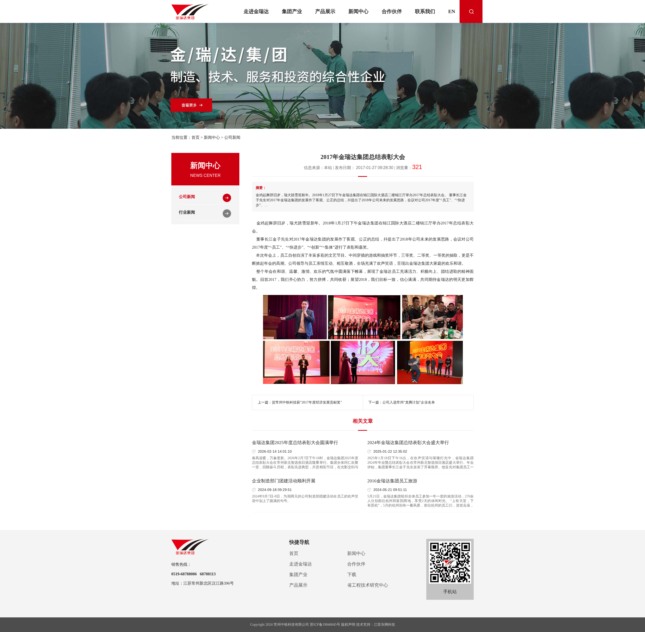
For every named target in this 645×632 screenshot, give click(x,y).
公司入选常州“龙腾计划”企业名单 (408, 402)
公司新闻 (232, 137)
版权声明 (348, 624)
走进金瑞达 (256, 11)
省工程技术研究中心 (367, 585)
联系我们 (425, 11)
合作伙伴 (392, 11)
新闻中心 (358, 11)
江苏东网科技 (384, 624)
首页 (195, 137)
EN (451, 11)
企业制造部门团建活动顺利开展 (283, 480)
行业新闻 (187, 212)
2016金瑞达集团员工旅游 (392, 480)
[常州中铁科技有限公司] (190, 11)
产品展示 (325, 11)
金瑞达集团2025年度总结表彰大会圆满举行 (295, 442)
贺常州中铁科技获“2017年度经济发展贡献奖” (307, 402)
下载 (351, 574)
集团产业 (292, 11)
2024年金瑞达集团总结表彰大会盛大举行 (408, 442)
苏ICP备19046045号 (325, 624)
